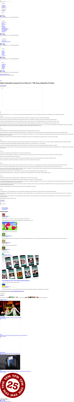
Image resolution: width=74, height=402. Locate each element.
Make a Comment (5, 207)
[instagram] (3, 16)
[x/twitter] (2, 16)
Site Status (3, 55)
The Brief (3, 27)
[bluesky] (0, 16)
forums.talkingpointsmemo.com (17, 291)
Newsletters (4, 6)
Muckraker (3, 26)
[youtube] (4, 16)
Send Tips (1, 75)
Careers (3, 67)
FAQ (3, 50)
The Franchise (4, 30)
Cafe (3, 25)
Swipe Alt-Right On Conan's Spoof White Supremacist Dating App (16, 280)
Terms (3, 53)
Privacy (3, 54)
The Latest (3, 5)
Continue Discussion (3, 299)
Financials (3, 66)
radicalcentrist (7, 235)
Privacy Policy (8, 401)
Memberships (4, 40)
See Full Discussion (5, 208)
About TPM (4, 64)
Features (3, 31)
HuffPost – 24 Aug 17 (7, 254)
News (3, 23)
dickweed (7, 249)
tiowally (6, 216)
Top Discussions (4, 209)
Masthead (1, 401)
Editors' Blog (4, 22)
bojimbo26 (7, 242)
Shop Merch (4, 9)
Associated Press (3, 85)
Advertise (3, 52)
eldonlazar (7, 286)
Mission (3, 65)
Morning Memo (4, 28)
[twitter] (2, 400)
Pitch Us (3, 68)
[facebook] (1, 16)
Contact (3, 51)
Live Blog (3, 24)
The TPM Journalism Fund (6, 41)
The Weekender (4, 29)
